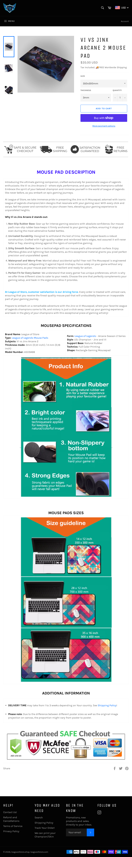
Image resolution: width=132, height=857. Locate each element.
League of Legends (85, 336)
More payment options (103, 126)
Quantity (117, 90)
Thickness (85, 90)
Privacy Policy (11, 831)
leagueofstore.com (39, 852)
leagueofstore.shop (20, 852)
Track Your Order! (45, 827)
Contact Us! (10, 812)
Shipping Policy (107, 705)
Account (125, 21)
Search (39, 817)
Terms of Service (12, 826)
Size (82, 76)
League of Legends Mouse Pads (30, 337)
